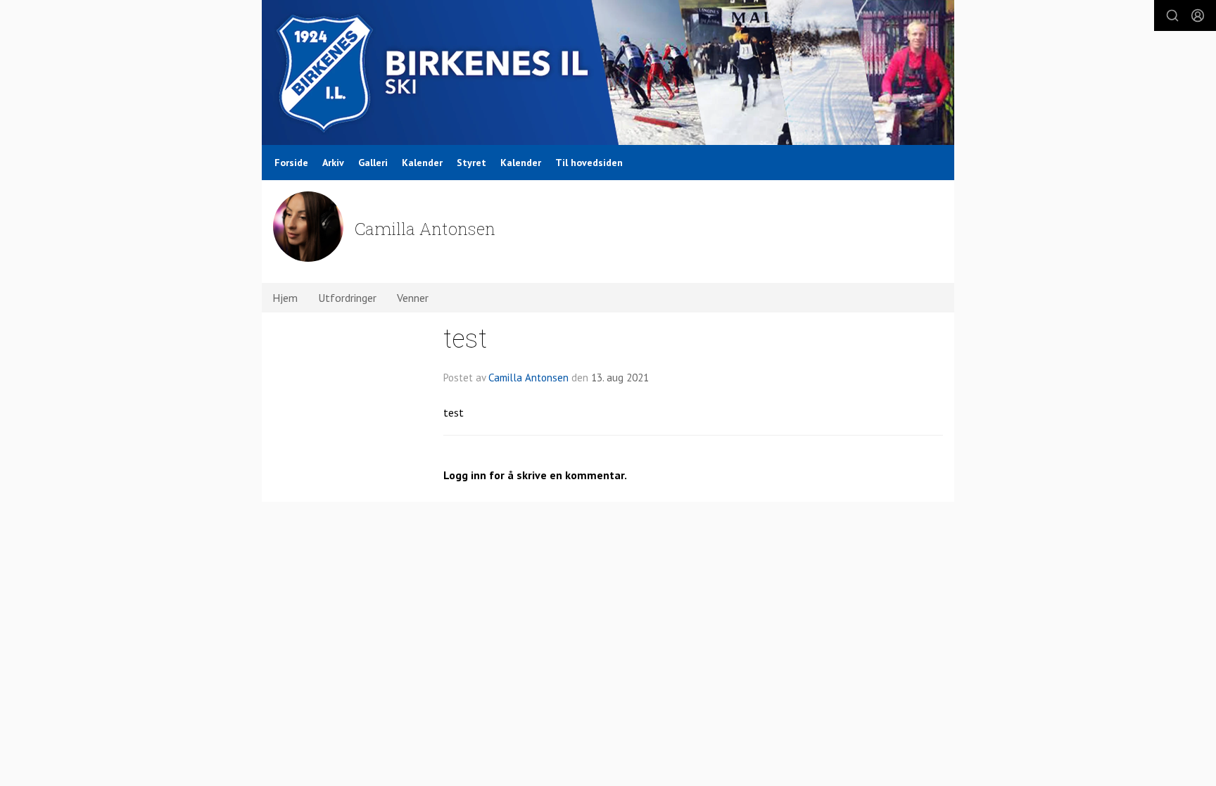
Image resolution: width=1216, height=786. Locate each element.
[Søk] (1172, 15)
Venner (413, 298)
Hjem (285, 298)
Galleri (373, 162)
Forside (291, 162)
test (465, 337)
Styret (471, 162)
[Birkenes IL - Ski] (608, 72)
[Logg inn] (1197, 15)
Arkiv (333, 162)
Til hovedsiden (589, 162)
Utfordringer (347, 298)
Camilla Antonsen (528, 377)
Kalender (422, 162)
